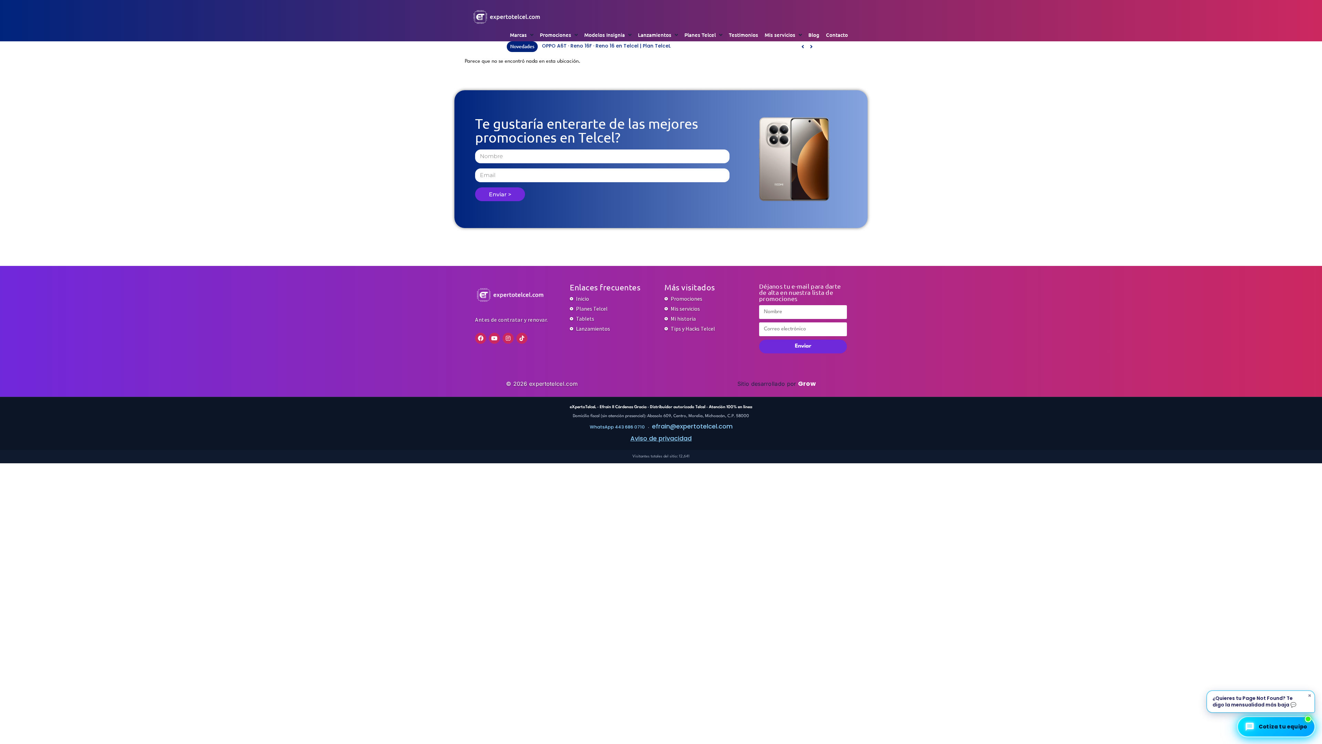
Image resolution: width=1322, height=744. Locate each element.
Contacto (837, 34)
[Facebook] (480, 338)
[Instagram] (508, 338)
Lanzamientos (654, 34)
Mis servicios (780, 34)
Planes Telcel (700, 34)
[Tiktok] (521, 338)
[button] (811, 46)
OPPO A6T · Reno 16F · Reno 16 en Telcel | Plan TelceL (606, 45)
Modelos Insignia (604, 34)
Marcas (518, 34)
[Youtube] (494, 338)
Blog (813, 34)
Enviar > (500, 194)
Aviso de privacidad (661, 438)
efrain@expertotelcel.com (692, 426)
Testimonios (743, 34)
